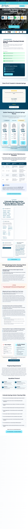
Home (10, 7)
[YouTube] (23, 0)
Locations (12, 7)
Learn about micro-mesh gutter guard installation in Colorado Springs (20, 249)
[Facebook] (17, 0)
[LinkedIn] (18, 0)
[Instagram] (21, 0)
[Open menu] (26, 6)
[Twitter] (20, 0)
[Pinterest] (24, 0)
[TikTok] (26, 0)
